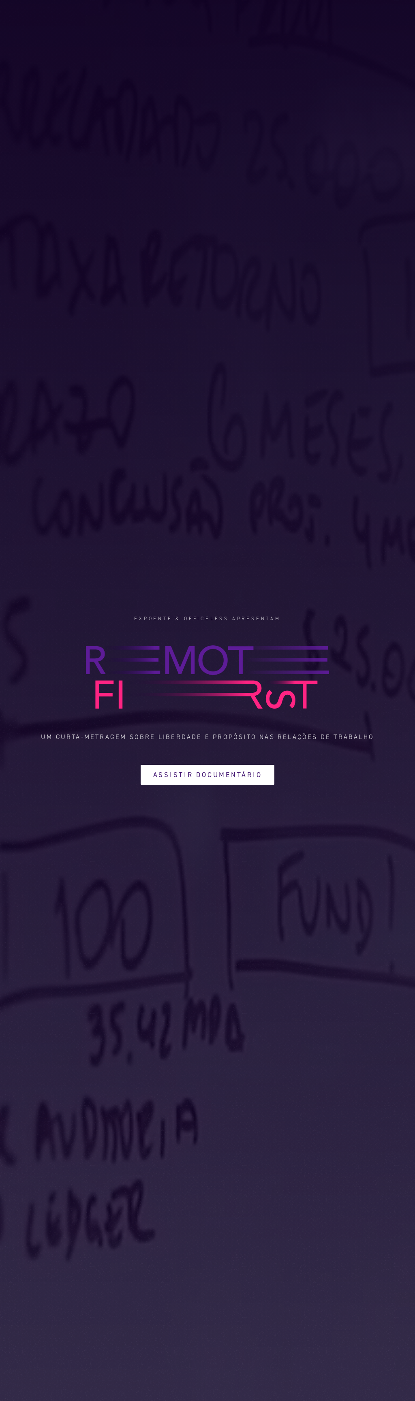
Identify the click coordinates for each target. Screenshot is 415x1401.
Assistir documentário (207, 774)
